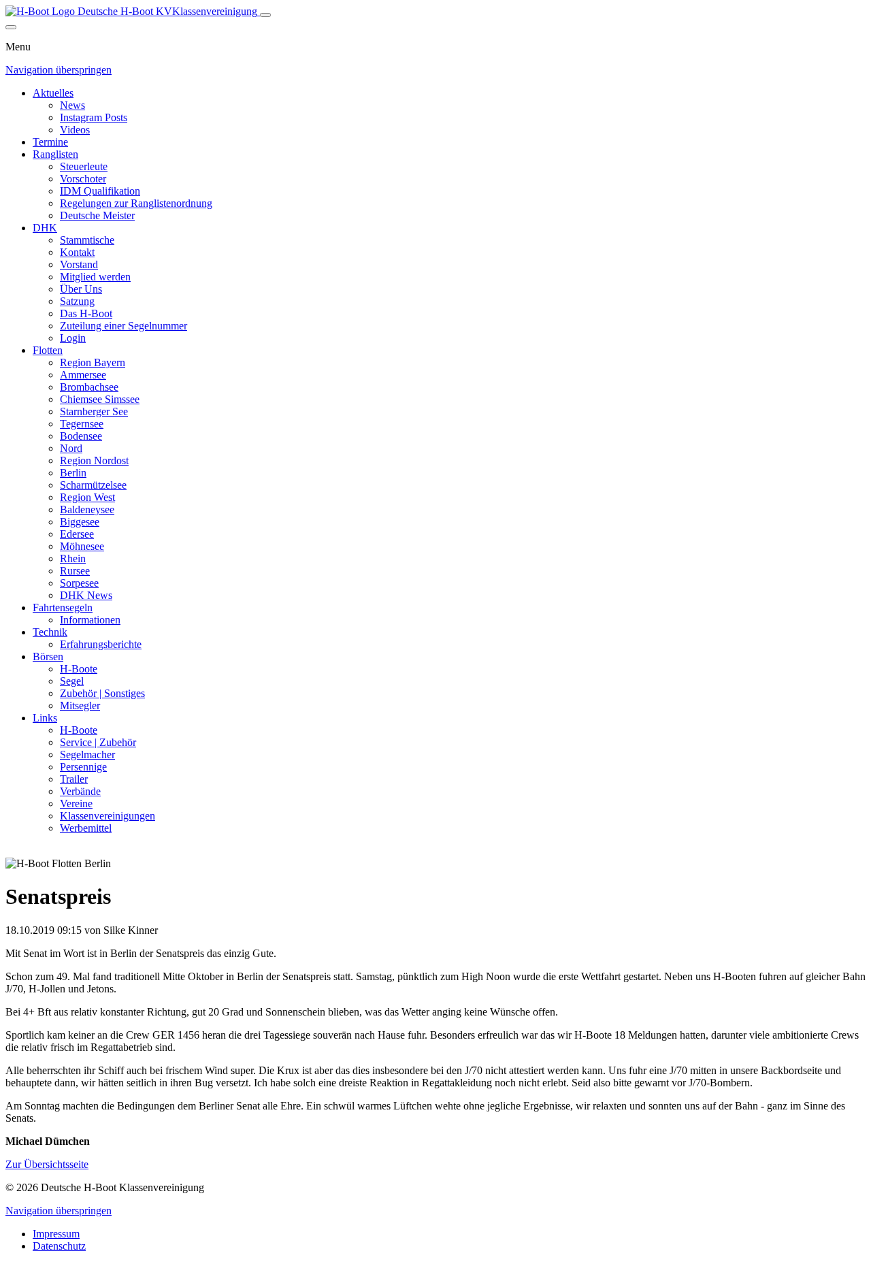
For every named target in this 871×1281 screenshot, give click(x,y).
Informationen (90, 620)
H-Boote (78, 669)
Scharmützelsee (93, 485)
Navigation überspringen (58, 70)
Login (73, 338)
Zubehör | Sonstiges (102, 693)
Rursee (75, 571)
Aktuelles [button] (53, 93)
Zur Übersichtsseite (46, 1164)
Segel (72, 681)
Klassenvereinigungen (107, 816)
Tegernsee (81, 423)
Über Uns (81, 289)
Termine (50, 142)
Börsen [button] (48, 656)
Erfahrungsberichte (101, 644)
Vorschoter (83, 178)
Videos (75, 129)
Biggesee (79, 522)
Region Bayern (92, 362)
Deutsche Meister (97, 215)
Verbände (80, 791)
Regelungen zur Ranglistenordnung (136, 203)
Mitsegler (80, 705)
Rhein (73, 558)
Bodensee (81, 436)
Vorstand (79, 264)
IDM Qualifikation (100, 191)
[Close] (10, 27)
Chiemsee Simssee (99, 399)
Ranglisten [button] (55, 154)
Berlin (73, 473)
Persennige (83, 767)
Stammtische (87, 240)
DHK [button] (45, 227)
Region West (87, 497)
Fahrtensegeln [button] (63, 607)
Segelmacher (87, 754)
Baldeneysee (87, 509)
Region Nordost (94, 460)
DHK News (86, 595)
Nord (71, 448)
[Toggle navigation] (265, 15)
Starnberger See (94, 411)
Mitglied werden (95, 276)
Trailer (74, 779)
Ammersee (83, 374)
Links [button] (45, 718)
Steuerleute (84, 166)
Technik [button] (50, 632)
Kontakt (77, 252)
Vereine (76, 803)
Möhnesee (82, 546)
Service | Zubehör (98, 742)
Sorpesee (79, 583)
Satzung (77, 301)
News (72, 105)
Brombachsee (89, 387)
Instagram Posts (93, 117)
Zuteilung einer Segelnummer (123, 325)
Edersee (77, 534)
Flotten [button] (48, 350)
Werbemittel (86, 828)
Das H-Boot (86, 313)
